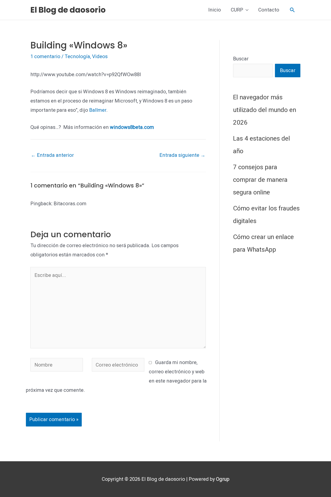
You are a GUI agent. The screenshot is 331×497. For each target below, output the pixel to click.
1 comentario (45, 56)
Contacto (268, 10)
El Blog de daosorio (68, 9)
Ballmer (97, 110)
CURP (237, 10)
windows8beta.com (132, 127)
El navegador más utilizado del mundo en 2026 (264, 109)
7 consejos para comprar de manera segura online (260, 179)
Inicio (214, 10)
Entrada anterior (52, 155)
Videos (100, 56)
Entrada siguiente (182, 155)
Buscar (241, 59)
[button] (292, 10)
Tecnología (77, 56)
